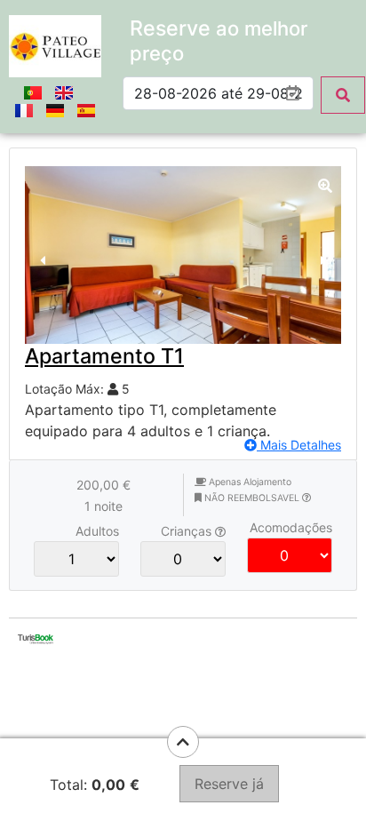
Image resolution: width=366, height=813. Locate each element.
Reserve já (229, 784)
